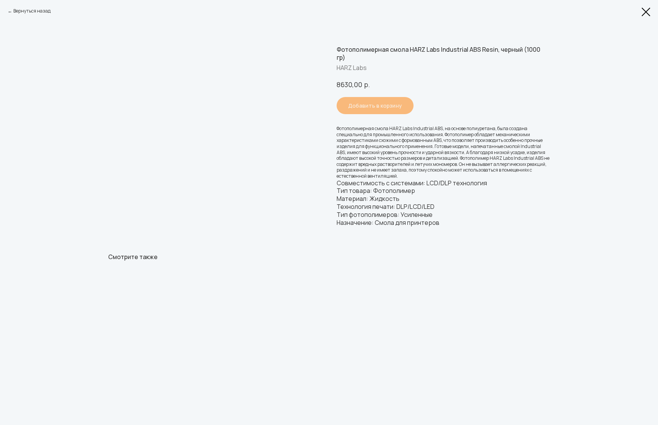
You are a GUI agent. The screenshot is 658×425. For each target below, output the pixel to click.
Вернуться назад (32, 11)
